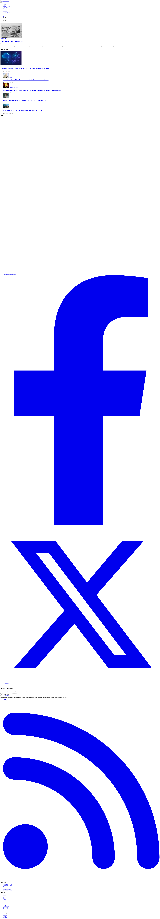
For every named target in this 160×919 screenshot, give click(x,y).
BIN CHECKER (6, 9)
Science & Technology (5, 66)
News (11, 77)
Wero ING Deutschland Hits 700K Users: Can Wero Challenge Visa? (25, 100)
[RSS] (81, 879)
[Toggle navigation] (1, 2)
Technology (5, 7)
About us (5, 915)
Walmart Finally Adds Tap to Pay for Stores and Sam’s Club (22, 110)
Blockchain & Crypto (7, 6)
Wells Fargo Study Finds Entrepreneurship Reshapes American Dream (25, 80)
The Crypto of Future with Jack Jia (11, 41)
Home (4, 16)
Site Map (5, 917)
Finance (4, 5)
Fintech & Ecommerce (14, 97)
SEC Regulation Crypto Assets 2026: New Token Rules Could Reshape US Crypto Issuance (32, 90)
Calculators (5, 11)
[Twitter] (6, 700)
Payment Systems (6, 12)
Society (4, 8)
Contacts (4, 916)
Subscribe (14, 693)
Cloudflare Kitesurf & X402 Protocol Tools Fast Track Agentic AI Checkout (25, 68)
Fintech (4, 4)
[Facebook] (4, 700)
